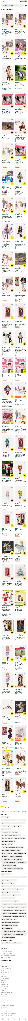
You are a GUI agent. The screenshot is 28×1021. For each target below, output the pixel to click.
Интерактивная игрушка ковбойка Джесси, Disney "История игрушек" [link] (19, 692)
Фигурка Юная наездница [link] (18, 559)
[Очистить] (22, 5)
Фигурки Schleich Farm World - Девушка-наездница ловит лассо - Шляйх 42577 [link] (20, 665)
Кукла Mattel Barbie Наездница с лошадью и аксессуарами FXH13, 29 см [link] (7, 217)
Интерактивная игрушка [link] (5, 797)
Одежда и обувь (5, 978)
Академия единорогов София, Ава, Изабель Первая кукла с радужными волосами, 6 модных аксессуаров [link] (20, 296)
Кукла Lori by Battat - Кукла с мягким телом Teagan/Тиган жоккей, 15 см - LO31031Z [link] (7, 402)
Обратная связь (4, 1007)
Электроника (4, 976)
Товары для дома (5, 980)
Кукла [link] (3, 376)
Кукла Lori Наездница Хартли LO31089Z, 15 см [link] (20, 350)
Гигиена (3, 974)
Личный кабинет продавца (7, 951)
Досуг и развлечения (6, 968)
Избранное (14, 1019)
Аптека (2, 982)
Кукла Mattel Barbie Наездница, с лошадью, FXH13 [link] (7, 32)
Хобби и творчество (5, 986)
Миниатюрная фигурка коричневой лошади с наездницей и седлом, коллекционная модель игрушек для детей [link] (20, 770)
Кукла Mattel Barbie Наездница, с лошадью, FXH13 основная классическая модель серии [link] (20, 32)
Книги (2, 990)
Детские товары (5, 1000)
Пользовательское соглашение (8, 1005)
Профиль (25, 1019)
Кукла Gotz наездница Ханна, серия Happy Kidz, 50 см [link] (7, 85)
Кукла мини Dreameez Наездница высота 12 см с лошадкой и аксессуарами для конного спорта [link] (20, 402)
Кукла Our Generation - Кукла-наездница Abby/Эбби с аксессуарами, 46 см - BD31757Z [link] (20, 243)
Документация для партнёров (8, 955)
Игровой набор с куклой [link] (6, 163)
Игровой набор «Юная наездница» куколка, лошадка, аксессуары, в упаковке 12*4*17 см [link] (20, 138)
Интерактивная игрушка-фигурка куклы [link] (19, 531)
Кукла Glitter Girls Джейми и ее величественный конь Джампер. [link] (7, 271)
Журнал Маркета (5, 1011)
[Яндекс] (11, 1015)
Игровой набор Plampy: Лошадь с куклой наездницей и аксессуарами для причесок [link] (20, 59)
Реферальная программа (6, 962)
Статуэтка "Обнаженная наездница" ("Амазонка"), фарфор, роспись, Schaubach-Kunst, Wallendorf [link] (7, 559)
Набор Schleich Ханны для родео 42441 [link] (7, 719)
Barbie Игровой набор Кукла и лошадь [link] (7, 243)
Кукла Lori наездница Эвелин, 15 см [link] (20, 189)
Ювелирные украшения (6, 1002)
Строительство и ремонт (6, 998)
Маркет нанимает (5, 1009)
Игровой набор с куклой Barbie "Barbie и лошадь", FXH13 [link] (20, 429)
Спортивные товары (5, 994)
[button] (26, 6)
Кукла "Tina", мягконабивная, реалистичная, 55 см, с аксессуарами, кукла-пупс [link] (20, 745)
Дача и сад (3, 988)
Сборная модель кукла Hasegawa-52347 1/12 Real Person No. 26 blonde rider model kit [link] (20, 638)
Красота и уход (4, 984)
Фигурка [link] (4, 137)
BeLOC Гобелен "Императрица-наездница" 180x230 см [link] (20, 584)
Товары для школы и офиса (7, 992)
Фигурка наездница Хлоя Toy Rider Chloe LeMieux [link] (6, 481)
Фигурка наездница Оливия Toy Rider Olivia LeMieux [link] (20, 85)
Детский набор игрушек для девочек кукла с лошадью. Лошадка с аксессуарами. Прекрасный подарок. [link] (7, 429)
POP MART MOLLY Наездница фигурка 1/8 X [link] (7, 455)
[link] (5, 817)
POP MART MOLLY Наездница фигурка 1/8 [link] (20, 481)
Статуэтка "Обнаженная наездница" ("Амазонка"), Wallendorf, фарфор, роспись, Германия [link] (20, 719)
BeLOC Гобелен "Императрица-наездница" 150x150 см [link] (20, 610)
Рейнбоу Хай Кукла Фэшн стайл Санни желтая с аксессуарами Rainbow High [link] (7, 770)
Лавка (8, 1019)
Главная (3, 1019)
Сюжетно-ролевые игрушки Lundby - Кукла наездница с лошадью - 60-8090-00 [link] (7, 350)
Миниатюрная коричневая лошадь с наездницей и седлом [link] (20, 797)
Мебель (3, 970)
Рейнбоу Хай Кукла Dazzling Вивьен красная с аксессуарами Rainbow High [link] (7, 610)
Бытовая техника (5, 972)
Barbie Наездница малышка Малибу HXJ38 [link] (6, 665)
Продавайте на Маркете (6, 953)
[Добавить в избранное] (12, 13)
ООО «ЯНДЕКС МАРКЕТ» (10, 1013)
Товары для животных (6, 996)
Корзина (19, 1019)
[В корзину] (12, 26)
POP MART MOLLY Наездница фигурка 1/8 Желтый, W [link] (20, 506)
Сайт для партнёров (5, 957)
